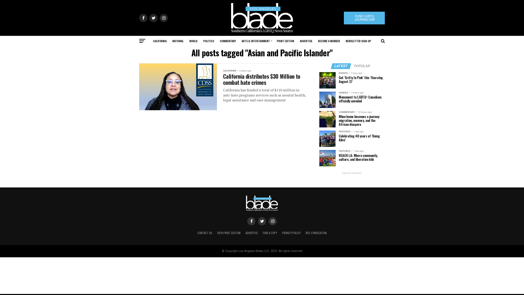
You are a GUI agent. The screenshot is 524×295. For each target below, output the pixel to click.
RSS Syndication (316, 233)
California (160, 41)
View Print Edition (229, 233)
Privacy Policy (291, 233)
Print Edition (285, 41)
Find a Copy (270, 233)
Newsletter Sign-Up (358, 41)
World (193, 41)
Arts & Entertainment (256, 41)
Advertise (306, 41)
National (178, 41)
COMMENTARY (228, 41)
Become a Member (329, 41)
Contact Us (204, 233)
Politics (208, 41)
